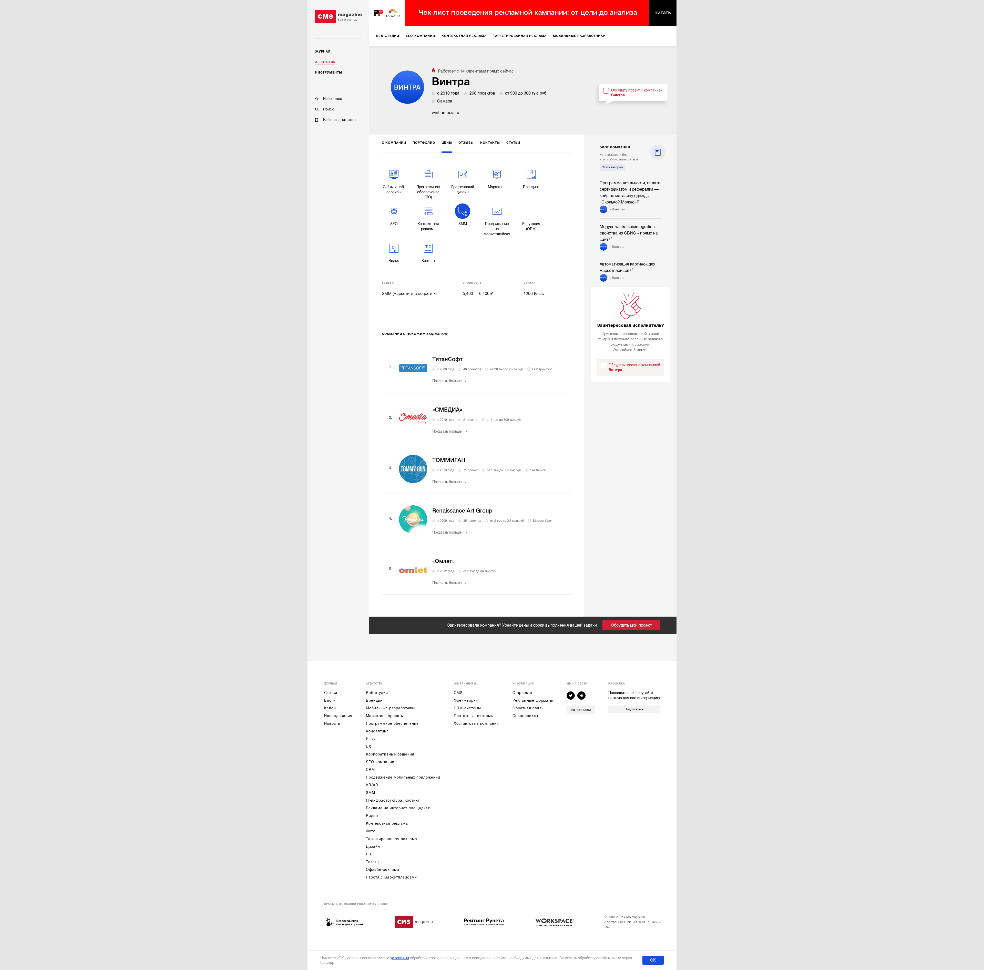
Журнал (323, 51)
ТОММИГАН (448, 460)
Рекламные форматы (532, 700)
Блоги (330, 700)
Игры (371, 739)
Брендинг (375, 700)
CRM (370, 770)
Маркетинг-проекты (385, 716)
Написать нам (581, 710)
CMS (458, 693)
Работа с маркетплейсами (391, 877)
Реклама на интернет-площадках (398, 808)
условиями (399, 958)
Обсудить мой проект (631, 625)
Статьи (330, 693)
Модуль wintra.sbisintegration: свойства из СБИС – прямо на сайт (629, 233)
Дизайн (373, 846)
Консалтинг (377, 731)
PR (368, 854)
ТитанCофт (447, 359)
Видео (372, 816)
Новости (332, 723)
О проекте (522, 693)
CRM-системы (467, 708)
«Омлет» (443, 561)
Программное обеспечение (392, 723)
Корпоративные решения (390, 754)
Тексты (373, 862)
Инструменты (328, 72)
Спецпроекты (525, 716)
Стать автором (612, 167)
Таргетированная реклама (391, 839)
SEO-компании (380, 762)
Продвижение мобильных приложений (403, 777)
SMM (370, 793)
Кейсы (330, 708)
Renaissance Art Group (462, 510)
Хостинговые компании (476, 723)
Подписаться (634, 709)
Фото (370, 831)
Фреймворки (466, 700)
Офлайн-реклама (382, 869)
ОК (653, 960)
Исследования (338, 716)
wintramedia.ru (445, 112)
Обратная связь (528, 708)
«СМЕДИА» (447, 409)
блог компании (615, 147)
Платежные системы (474, 716)
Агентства (325, 62)
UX (368, 746)
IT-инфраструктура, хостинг (393, 800)
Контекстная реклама (387, 823)
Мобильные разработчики (391, 708)
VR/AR (372, 785)
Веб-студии (377, 693)
